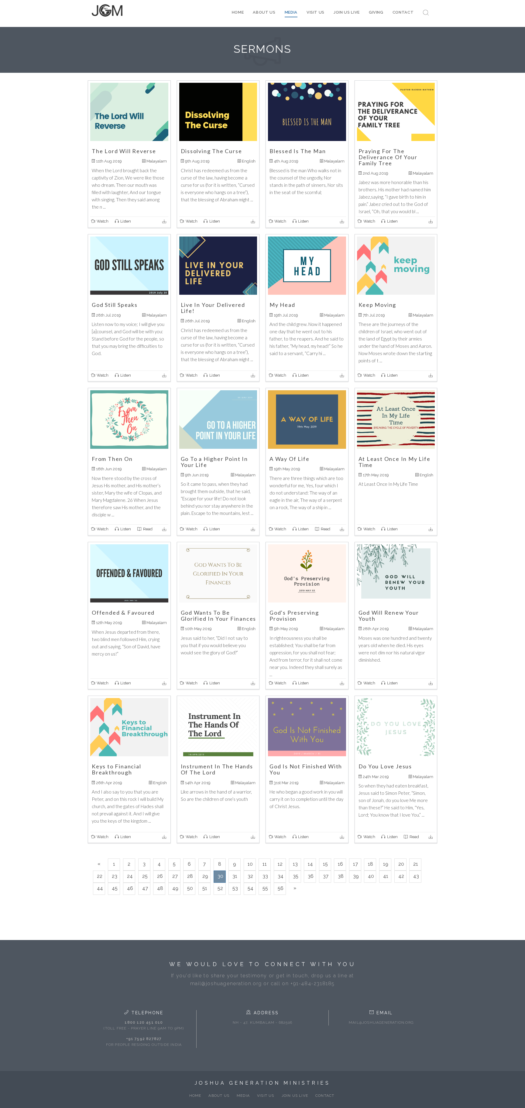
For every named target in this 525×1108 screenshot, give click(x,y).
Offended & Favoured (123, 612)
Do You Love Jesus (385, 766)
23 (114, 876)
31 (234, 876)
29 (205, 876)
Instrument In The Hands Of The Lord (217, 769)
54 (250, 888)
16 (340, 864)
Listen (125, 221)
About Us (264, 12)
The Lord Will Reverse (124, 151)
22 (99, 876)
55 (265, 888)
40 (371, 876)
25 (145, 876)
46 (130, 888)
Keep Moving (377, 304)
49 (175, 888)
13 (295, 864)
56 (280, 888)
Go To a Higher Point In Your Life (214, 461)
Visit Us (315, 12)
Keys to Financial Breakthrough (116, 769)
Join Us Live (347, 12)
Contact (403, 12)
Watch (102, 221)
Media (291, 12)
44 (100, 888)
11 (264, 864)
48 (160, 888)
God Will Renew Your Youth (389, 615)
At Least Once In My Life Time (395, 461)
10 (250, 864)
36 (311, 876)
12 (280, 864)
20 (401, 864)
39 (356, 876)
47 (145, 888)
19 (385, 864)
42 (401, 876)
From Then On (112, 458)
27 (175, 876)
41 (385, 876)
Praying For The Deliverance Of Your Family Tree (388, 157)
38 (341, 876)
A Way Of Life (289, 458)
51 (204, 888)
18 (370, 864)
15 (325, 864)
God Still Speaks (115, 304)
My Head (282, 304)
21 (415, 864)
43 (416, 876)
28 (190, 876)
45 (115, 888)
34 (280, 876)
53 (235, 888)
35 (295, 876)
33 (265, 876)
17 (355, 864)
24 (130, 876)
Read (147, 529)
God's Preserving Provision (294, 615)
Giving (376, 12)
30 (220, 876)
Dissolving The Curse (211, 151)
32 (250, 876)
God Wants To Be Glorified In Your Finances (218, 615)
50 (190, 888)
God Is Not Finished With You (305, 769)
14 (310, 864)
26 (160, 876)
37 (325, 876)
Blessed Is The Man (297, 151)
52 (220, 888)
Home (238, 12)
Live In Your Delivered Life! (213, 307)
